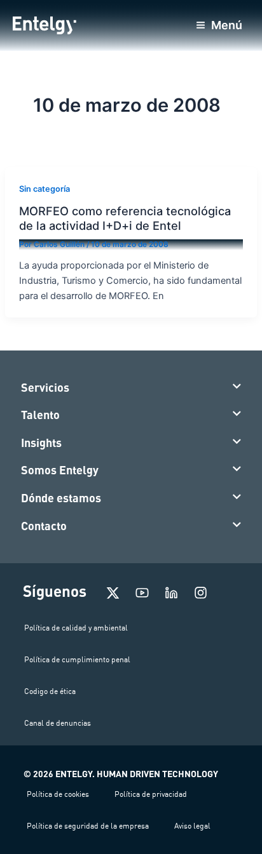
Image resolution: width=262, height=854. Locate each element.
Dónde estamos (61, 498)
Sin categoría (44, 189)
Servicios (45, 387)
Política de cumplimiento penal (77, 659)
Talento (40, 415)
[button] (131, 388)
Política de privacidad (150, 794)
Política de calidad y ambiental (76, 627)
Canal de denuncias (57, 723)
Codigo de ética (50, 691)
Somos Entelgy (60, 470)
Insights (41, 443)
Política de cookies (58, 794)
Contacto (44, 526)
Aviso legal (192, 826)
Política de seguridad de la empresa (88, 826)
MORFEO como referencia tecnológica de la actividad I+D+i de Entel (125, 218)
